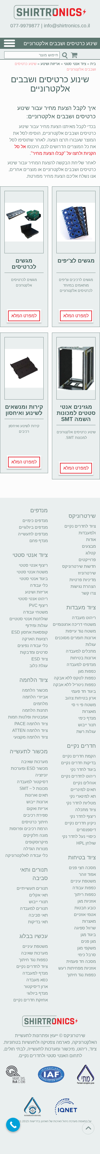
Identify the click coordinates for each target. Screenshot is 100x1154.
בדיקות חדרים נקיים (78, 762)
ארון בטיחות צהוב (80, 698)
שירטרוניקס (82, 516)
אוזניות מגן (87, 901)
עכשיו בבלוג (33, 936)
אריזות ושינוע (50, 64)
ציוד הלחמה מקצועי (30, 737)
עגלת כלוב (38, 665)
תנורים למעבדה (34, 908)
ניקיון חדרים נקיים (80, 823)
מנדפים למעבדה (81, 664)
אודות (91, 539)
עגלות (91, 644)
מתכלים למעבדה (81, 651)
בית (93, 64)
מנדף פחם (38, 540)
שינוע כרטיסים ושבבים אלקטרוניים (50, 84)
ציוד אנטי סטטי (75, 64)
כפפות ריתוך (85, 894)
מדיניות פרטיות (82, 579)
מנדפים (39, 510)
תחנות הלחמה (35, 710)
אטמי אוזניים (85, 914)
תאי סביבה (38, 915)
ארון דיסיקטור (36, 986)
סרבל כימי (87, 954)
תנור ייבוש (87, 724)
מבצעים (89, 546)
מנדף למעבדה (35, 973)
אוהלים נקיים (84, 782)
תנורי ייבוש (38, 901)
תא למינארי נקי (82, 796)
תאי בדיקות (38, 921)
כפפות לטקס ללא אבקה (75, 677)
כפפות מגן (87, 671)
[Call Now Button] (13, 1125)
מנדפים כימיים (35, 520)
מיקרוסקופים (36, 842)
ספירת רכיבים (35, 815)
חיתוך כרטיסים (35, 821)
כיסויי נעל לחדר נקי (79, 836)
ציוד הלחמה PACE (31, 723)
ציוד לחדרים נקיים (32, 966)
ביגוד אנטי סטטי (33, 578)
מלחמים (40, 703)
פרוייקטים (87, 559)
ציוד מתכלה (85, 809)
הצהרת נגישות (83, 586)
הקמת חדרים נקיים (79, 756)
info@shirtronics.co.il (67, 25)
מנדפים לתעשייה (33, 534)
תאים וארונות (36, 795)
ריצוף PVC (38, 605)
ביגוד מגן (88, 934)
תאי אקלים (38, 895)
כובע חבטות (85, 907)
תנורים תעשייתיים (32, 888)
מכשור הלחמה (35, 690)
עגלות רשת (86, 731)
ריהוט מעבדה (84, 617)
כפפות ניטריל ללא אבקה (74, 684)
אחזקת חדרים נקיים (30, 999)
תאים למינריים (83, 789)
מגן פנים (88, 941)
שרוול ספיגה (85, 927)
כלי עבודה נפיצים (33, 645)
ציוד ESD (39, 659)
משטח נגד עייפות (81, 631)
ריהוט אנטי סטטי (33, 598)
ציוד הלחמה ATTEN (30, 730)
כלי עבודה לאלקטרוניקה (26, 855)
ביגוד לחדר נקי (83, 769)
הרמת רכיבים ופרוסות (28, 828)
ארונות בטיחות (83, 657)
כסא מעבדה (37, 979)
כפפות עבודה (84, 887)
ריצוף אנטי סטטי (33, 565)
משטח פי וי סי (83, 704)
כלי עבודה (39, 585)
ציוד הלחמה (33, 680)
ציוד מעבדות (81, 607)
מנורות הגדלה (35, 848)
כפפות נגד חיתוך (81, 974)
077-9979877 (25, 25)
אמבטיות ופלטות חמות (28, 717)
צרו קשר (88, 593)
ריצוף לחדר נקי (83, 816)
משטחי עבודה (35, 612)
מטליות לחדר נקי (81, 802)
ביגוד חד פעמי (83, 691)
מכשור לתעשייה (29, 751)
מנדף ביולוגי (37, 993)
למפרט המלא (76, 315)
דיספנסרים (86, 829)
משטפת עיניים (83, 881)
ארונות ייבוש (37, 801)
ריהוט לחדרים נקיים (78, 776)
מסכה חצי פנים (82, 867)
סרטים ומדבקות (34, 652)
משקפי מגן (86, 948)
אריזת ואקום (37, 808)
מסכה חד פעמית (81, 961)
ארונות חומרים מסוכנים (75, 637)
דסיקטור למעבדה (32, 781)
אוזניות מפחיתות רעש (77, 968)
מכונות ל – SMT (33, 788)
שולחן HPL (86, 843)
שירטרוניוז (87, 573)
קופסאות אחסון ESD (29, 632)
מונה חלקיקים (35, 835)
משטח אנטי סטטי (32, 571)
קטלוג (91, 552)
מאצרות (89, 711)
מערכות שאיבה (34, 761)
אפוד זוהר (87, 874)
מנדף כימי (87, 718)
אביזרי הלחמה (35, 696)
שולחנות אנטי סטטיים (28, 618)
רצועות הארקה (35, 638)
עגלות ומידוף (37, 625)
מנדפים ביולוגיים (33, 527)
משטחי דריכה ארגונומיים (74, 624)
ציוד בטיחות (82, 857)
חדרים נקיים (81, 746)
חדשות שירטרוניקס (79, 566)
